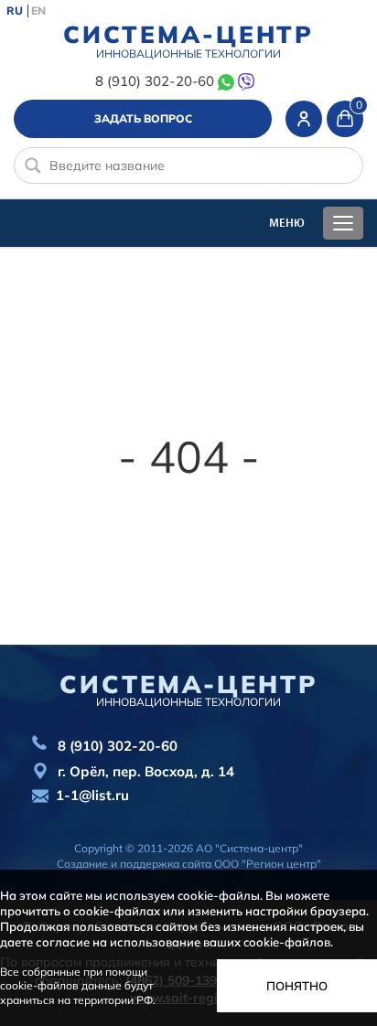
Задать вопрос (143, 118)
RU (14, 11)
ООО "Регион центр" (267, 864)
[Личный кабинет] (303, 119)
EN (38, 11)
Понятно (297, 985)
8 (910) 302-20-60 (154, 81)
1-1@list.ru (92, 795)
